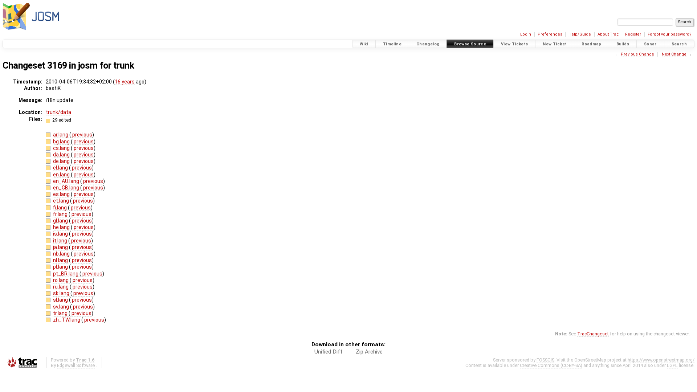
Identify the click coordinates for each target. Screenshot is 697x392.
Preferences (550, 34)
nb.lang (62, 254)
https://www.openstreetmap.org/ (661, 360)
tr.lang (61, 313)
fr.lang (61, 214)
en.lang (62, 174)
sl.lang (61, 300)
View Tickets (514, 44)
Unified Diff (328, 351)
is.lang (61, 234)
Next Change (674, 54)
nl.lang (61, 260)
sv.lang (61, 307)
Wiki (364, 44)
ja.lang (61, 247)
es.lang (62, 194)
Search (679, 44)
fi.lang (60, 208)
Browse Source (470, 44)
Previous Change (637, 54)
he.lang (62, 227)
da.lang (62, 155)
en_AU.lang (66, 181)
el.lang (61, 168)
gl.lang (61, 221)
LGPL (672, 365)
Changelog (427, 44)
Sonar (650, 44)
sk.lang (61, 293)
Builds (622, 44)
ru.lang (61, 287)
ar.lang (61, 135)
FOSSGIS (545, 360)
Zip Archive (369, 351)
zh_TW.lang (67, 320)
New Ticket (555, 44)
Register (633, 34)
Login (525, 34)
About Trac (608, 34)
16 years (125, 82)
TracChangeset (593, 333)
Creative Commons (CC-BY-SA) (551, 365)
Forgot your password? (670, 34)
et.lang (61, 201)
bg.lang (62, 141)
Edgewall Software (76, 365)
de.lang (62, 161)
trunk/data (58, 112)
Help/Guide (579, 34)
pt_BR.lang (66, 274)
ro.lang (61, 280)
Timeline (392, 44)
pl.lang (61, 267)
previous (81, 135)
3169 (57, 65)
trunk (123, 65)
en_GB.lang (66, 188)
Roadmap (592, 44)
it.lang (60, 241)
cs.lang (62, 148)
